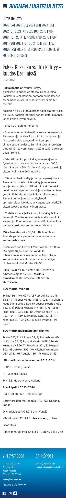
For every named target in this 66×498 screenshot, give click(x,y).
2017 (19, 37)
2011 (45, 43)
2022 (6, 31)
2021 (18, 31)
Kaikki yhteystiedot (11, 479)
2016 (32, 37)
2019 (43, 31)
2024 (32, 24)
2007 (49, 49)
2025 (19, 24)
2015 (46, 37)
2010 (6, 49)
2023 (45, 24)
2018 (6, 37)
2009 (20, 49)
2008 (34, 49)
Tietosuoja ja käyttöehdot (13, 484)
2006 (6, 55)
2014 (6, 43)
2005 (20, 55)
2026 (6, 24)
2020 (30, 31)
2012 (32, 43)
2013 (18, 43)
